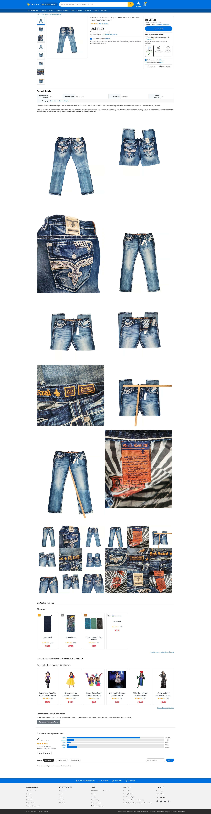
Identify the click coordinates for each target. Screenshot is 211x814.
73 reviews (105, 23)
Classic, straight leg (55, 14)
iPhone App (159, 791)
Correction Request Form (48, 722)
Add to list (152, 66)
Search (170, 760)
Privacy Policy (127, 794)
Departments (34, 11)
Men (43, 14)
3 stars (63, 742)
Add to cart (158, 28)
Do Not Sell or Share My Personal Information (137, 803)
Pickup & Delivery (76, 11)
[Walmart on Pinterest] (169, 801)
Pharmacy (88, 11)
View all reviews (44, 753)
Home (38, 14)
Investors (29, 800)
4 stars (63, 740)
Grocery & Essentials (62, 11)
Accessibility (95, 800)
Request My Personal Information (133, 800)
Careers (96, 11)
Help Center (104, 781)
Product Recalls (96, 803)
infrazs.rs (107, 39)
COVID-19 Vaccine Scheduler (100, 791)
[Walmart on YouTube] (165, 801)
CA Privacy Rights (129, 797)
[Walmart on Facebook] (157, 801)
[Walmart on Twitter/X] (161, 801)
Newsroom (29, 797)
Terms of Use (127, 791)
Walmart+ (62, 800)
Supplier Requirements (33, 806)
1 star (63, 747)
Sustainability (30, 803)
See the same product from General (162, 652)
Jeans (46, 14)
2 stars (63, 745)
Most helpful (75, 760)
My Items (104, 11)
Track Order (118, 781)
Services (43, 11)
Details (161, 62)
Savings (51, 11)
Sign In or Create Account (86, 781)
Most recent (48, 760)
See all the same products (165, 708)
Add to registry (166, 66)
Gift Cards (62, 803)
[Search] (131, 4)
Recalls (93, 797)
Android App (160, 794)
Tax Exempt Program (97, 806)
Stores (61, 794)
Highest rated (61, 760)
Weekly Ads (131, 781)
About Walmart (31, 791)
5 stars (63, 737)
